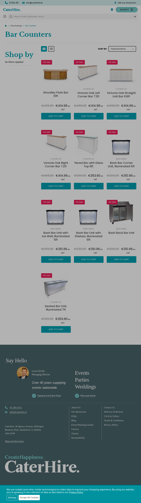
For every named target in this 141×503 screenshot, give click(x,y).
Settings (12, 497)
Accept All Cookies (29, 497)
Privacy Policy (76, 492)
